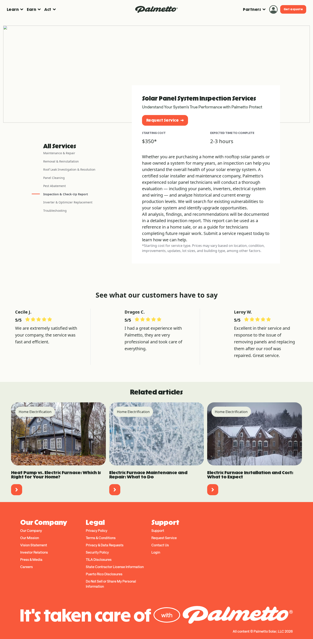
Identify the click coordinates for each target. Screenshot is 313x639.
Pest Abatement (54, 186)
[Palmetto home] (156, 9)
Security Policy (97, 552)
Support (157, 530)
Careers (26, 567)
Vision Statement (33, 545)
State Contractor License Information (115, 567)
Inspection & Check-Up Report (65, 194)
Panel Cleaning (54, 178)
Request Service (162, 120)
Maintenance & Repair (59, 153)
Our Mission (29, 538)
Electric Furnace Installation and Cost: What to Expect (250, 474)
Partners (252, 9)
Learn (13, 9)
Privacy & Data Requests (104, 545)
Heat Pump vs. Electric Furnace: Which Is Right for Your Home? (56, 474)
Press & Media (31, 559)
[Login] (273, 9)
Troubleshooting (55, 211)
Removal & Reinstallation (61, 161)
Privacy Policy (96, 530)
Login (155, 552)
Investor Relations (34, 552)
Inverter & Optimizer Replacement (67, 202)
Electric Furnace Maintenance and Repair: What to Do (148, 474)
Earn (31, 9)
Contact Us (160, 545)
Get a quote (293, 9)
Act (47, 9)
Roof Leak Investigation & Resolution (69, 169)
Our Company (31, 530)
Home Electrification (35, 411)
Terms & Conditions (101, 538)
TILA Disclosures (99, 559)
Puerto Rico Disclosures (104, 574)
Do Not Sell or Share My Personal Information (111, 583)
